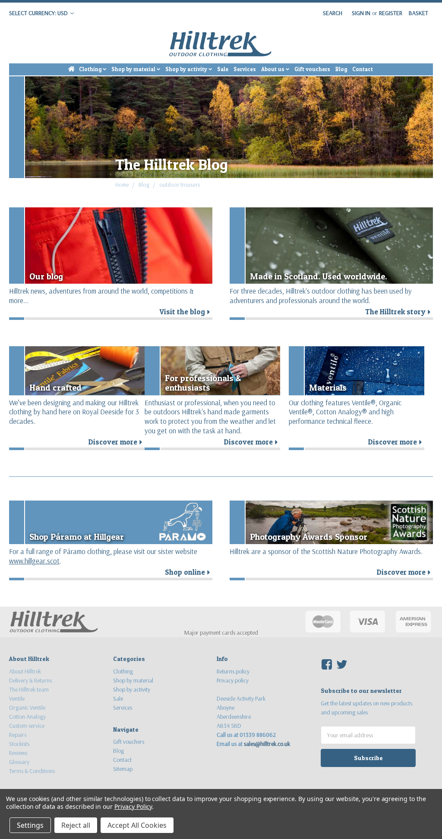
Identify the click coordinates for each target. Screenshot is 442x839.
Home (122, 184)
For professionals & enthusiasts (203, 383)
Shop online (188, 572)
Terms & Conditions (32, 771)
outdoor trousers (179, 184)
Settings (30, 825)
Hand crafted (55, 387)
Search (332, 13)
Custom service (26, 725)
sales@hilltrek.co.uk (267, 744)
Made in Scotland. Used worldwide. (318, 276)
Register (390, 13)
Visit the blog (185, 311)
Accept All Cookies (137, 825)
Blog (341, 69)
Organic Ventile (27, 707)
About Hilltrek (25, 671)
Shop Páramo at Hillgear (76, 536)
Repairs (17, 735)
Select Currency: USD (39, 13)
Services (245, 69)
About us (273, 69)
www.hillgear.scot (34, 560)
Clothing (91, 69)
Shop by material (134, 69)
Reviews (18, 753)
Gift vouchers (312, 69)
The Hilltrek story (399, 311)
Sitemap (123, 769)
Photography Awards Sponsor (308, 536)
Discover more (116, 442)
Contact (362, 69)
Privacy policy (233, 680)
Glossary (19, 762)
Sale (222, 69)
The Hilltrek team (29, 689)
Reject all (75, 825)
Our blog (46, 276)
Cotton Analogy (27, 716)
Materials (328, 387)
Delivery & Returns (30, 680)
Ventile (17, 698)
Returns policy (233, 671)
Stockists (19, 744)
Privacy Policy (133, 806)
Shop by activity (186, 69)
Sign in (361, 13)
